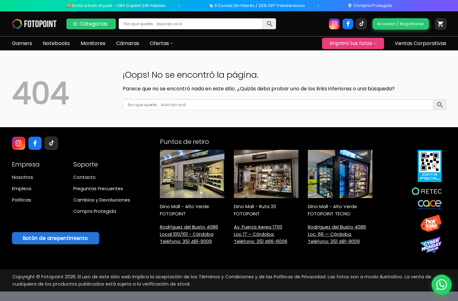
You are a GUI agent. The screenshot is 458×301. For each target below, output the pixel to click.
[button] (440, 24)
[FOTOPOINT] (34, 24)
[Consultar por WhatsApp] (442, 285)
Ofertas (159, 43)
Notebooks (56, 43)
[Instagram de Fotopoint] (334, 24)
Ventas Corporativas (420, 43)
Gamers (22, 43)
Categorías (94, 23)
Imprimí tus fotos (351, 43)
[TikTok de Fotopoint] (361, 24)
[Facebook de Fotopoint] (347, 24)
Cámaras (127, 43)
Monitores (93, 43)
